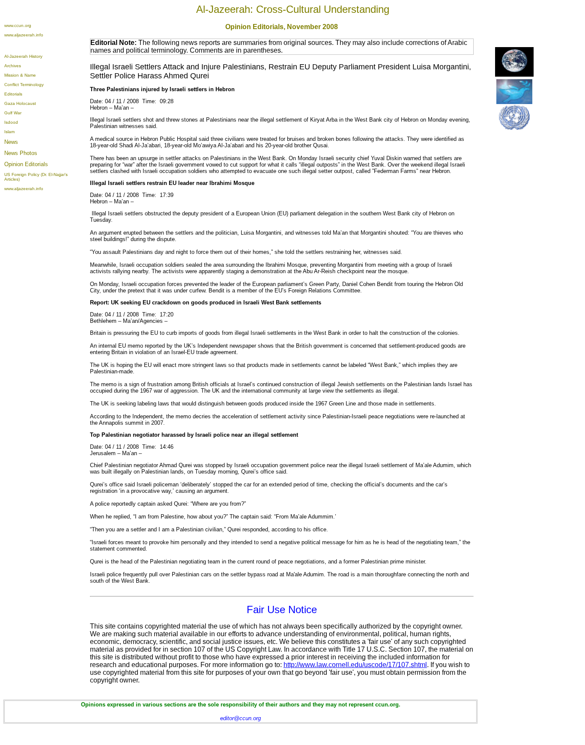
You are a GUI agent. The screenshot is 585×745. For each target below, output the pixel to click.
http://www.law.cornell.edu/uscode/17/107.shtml (355, 664)
